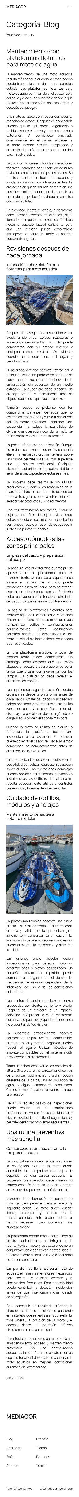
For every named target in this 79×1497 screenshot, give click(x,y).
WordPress (66, 1488)
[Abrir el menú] (70, 6)
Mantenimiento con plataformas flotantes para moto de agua (36, 58)
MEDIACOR (16, 6)
